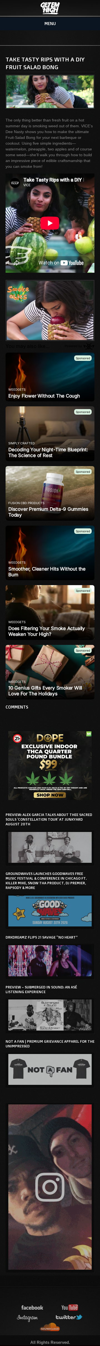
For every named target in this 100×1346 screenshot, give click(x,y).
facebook (32, 1308)
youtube (70, 1308)
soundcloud (50, 1327)
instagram (27, 1317)
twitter (69, 1317)
